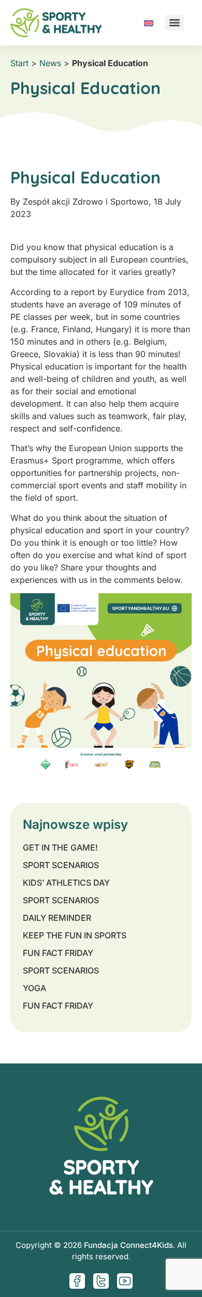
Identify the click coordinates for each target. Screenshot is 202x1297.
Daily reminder (57, 918)
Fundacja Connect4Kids (128, 1245)
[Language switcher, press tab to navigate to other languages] (148, 23)
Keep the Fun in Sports (74, 935)
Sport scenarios (61, 865)
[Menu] (174, 22)
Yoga (34, 988)
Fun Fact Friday (58, 953)
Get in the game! (60, 847)
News (50, 63)
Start (19, 63)
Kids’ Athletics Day (66, 882)
